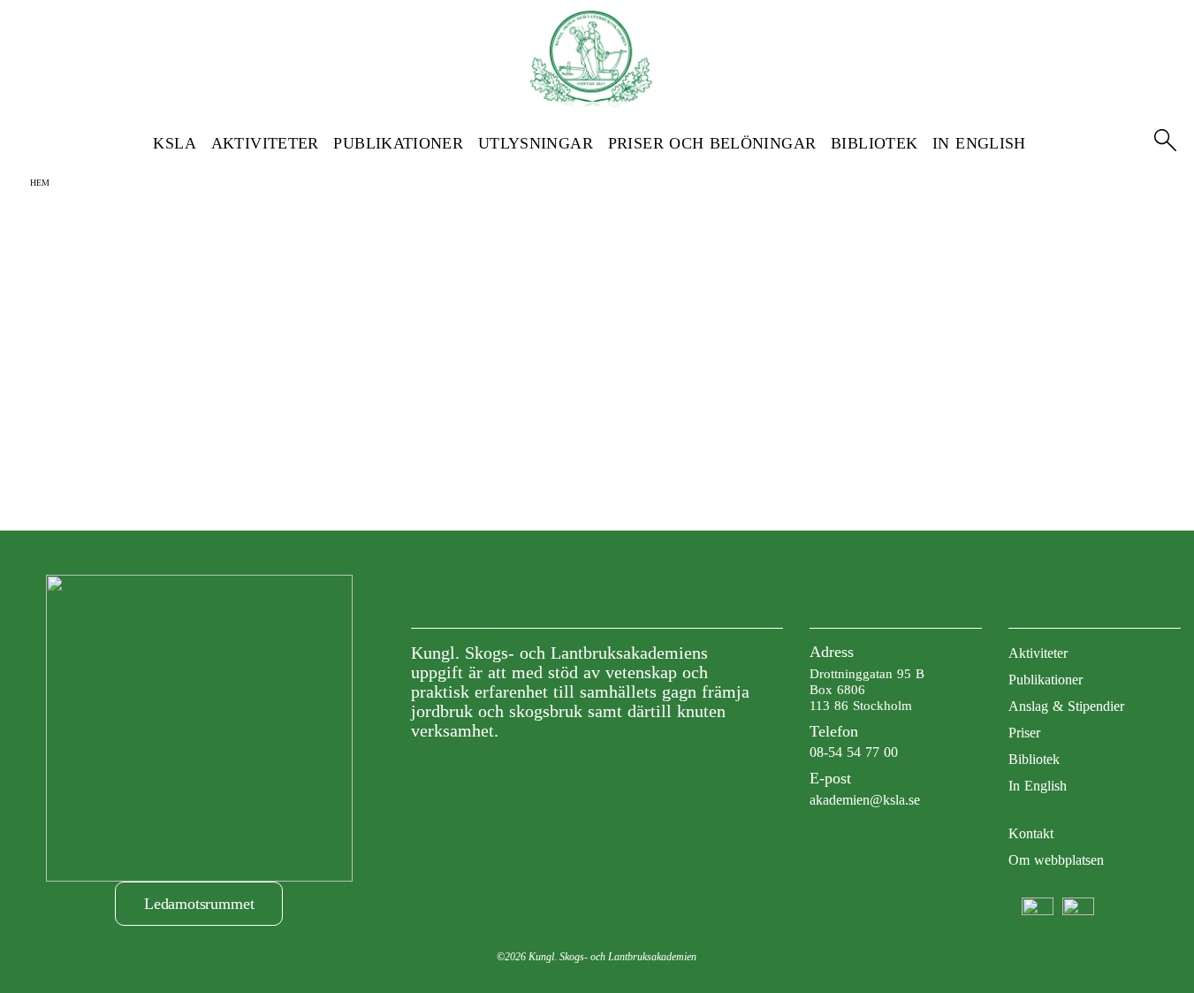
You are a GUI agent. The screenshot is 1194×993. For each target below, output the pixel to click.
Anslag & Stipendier (1066, 706)
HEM (39, 182)
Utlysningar (535, 143)
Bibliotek (874, 143)
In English (979, 143)
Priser (1024, 732)
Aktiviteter (265, 143)
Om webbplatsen (1056, 859)
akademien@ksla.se (865, 799)
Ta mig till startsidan (597, 353)
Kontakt (1030, 833)
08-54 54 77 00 (854, 752)
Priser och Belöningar (712, 143)
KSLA (174, 143)
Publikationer (398, 143)
